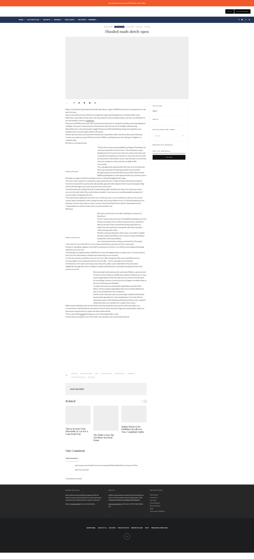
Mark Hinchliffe (108, 27)
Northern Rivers (120, 373)
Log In (230, 11)
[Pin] (84, 103)
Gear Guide (69, 20)
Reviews (57, 20)
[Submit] (89, 103)
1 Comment (138, 27)
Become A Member (242, 11)
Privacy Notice (155, 503)
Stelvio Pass (92, 377)
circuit (82, 314)
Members (92, 20)
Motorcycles (33, 20)
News (21, 20)
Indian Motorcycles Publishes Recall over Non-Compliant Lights (132, 429)
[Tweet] (79, 103)
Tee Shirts (82, 20)
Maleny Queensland (86, 373)
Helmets (46, 20)
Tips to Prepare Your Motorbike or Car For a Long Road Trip (76, 431)
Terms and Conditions (157, 511)
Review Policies (155, 506)
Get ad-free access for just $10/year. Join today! (127, 3)
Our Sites (153, 500)
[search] (183, 135)
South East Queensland (78, 377)
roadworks (90, 121)
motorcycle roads (107, 373)
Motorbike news (119, 27)
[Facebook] (239, 20)
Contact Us (153, 497)
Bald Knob (74, 373)
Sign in (155, 111)
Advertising (154, 495)
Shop (151, 508)
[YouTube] (242, 20)
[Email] (95, 103)
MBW (97, 373)
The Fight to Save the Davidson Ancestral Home (103, 437)
